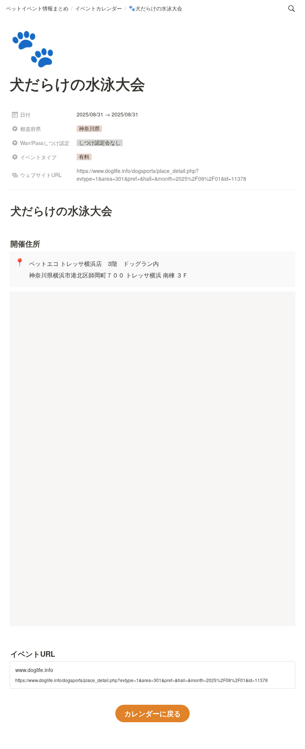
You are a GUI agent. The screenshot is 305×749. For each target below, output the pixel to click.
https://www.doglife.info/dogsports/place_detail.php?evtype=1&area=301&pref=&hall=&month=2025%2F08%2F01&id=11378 (161, 174)
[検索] (291, 8)
